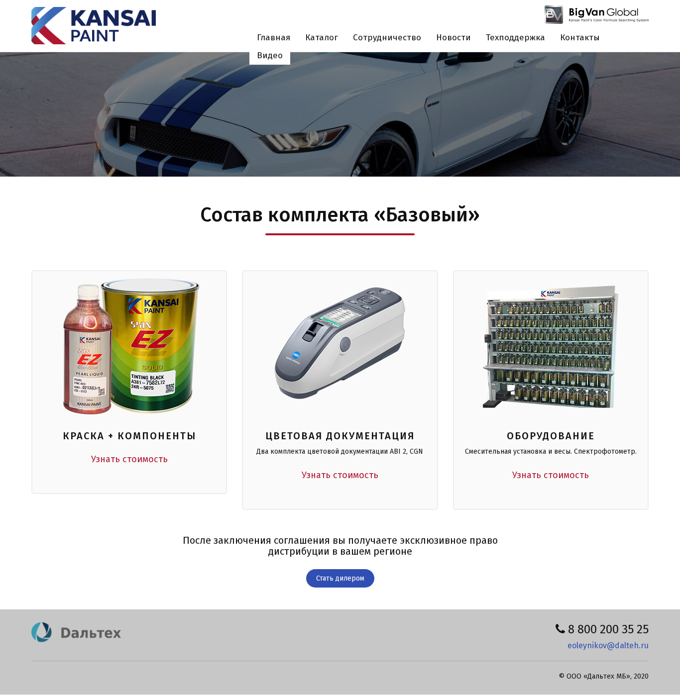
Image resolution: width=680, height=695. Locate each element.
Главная (273, 37)
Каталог (321, 37)
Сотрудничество (387, 37)
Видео (270, 55)
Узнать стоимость (129, 459)
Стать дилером (340, 578)
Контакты (580, 37)
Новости (453, 37)
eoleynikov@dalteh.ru (608, 645)
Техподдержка (515, 37)
